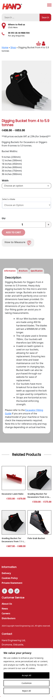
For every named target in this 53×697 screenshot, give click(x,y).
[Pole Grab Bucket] (39, 522)
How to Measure (15, 242)
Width (5, 180)
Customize (27, 683)
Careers (6, 613)
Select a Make (8, 199)
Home (5, 47)
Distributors (8, 618)
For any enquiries (16, 35)
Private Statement (12, 582)
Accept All (26, 675)
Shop (13, 47)
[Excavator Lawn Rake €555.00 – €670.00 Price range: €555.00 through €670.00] (13, 478)
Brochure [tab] (23, 271)
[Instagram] (10, 591)
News (5, 608)
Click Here (13, 27)
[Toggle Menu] (49, 5)
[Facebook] (4, 591)
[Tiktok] (17, 591)
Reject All (26, 690)
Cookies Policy (10, 578)
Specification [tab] (37, 271)
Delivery (6, 573)
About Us (7, 603)
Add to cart (13, 232)
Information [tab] (10, 271)
